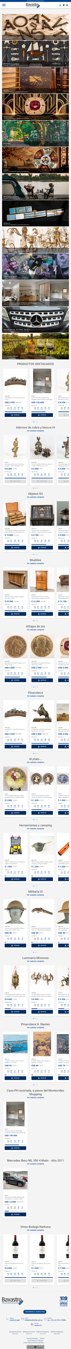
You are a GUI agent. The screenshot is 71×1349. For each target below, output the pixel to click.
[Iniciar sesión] (67, 5)
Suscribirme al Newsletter (35, 1312)
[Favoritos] (63, 5)
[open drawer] (2, 5)
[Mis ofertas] (60, 5)
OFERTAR (16, 415)
